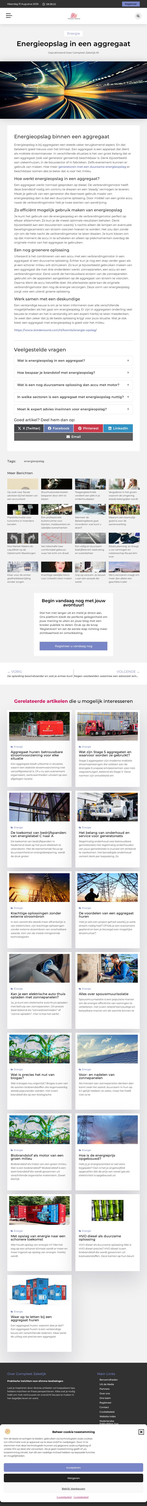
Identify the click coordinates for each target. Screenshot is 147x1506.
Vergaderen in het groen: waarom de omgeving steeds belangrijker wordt (123, 495)
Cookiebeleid (64, 1497)
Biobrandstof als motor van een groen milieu (37, 1157)
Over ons (105, 1393)
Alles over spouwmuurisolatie (103, 994)
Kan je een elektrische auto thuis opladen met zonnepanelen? (38, 995)
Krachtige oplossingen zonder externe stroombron (36, 914)
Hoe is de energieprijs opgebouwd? (97, 1157)
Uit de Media (107, 1384)
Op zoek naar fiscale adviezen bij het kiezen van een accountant (22, 495)
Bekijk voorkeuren (73, 1488)
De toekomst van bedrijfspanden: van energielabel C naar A (39, 834)
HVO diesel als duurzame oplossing (100, 1237)
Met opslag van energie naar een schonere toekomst (38, 1237)
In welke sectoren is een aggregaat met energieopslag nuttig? (73, 397)
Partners (104, 1388)
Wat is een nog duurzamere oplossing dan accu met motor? (73, 385)
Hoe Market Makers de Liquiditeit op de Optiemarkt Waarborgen (21, 550)
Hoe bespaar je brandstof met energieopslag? (73, 373)
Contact (104, 1407)
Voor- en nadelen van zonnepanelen (97, 1076)
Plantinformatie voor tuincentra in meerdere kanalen (20, 521)
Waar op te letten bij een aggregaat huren (31, 1318)
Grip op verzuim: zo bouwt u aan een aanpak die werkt (90, 578)
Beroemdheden (109, 1379)
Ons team (105, 1398)
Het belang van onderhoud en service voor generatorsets (104, 834)
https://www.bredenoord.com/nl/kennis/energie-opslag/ (55, 330)
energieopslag (34, 461)
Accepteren (73, 1467)
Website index (108, 1416)
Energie (73, 33)
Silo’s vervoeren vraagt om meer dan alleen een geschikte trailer (124, 578)
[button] (141, 1432)
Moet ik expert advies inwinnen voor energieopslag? (73, 409)
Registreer (105, 1402)
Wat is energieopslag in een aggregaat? (73, 360)
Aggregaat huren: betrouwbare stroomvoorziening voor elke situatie (37, 755)
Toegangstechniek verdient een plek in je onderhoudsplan (87, 495)
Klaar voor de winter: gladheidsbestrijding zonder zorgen (19, 578)
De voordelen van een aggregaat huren (106, 914)
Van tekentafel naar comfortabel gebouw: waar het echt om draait (55, 550)
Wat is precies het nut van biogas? (33, 1076)
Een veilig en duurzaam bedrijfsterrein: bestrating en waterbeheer (89, 550)
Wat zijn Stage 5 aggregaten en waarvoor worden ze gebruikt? (105, 753)
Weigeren (73, 1478)
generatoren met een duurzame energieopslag (92, 167)
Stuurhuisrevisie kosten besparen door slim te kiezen (54, 495)
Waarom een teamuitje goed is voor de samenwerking (122, 521)
